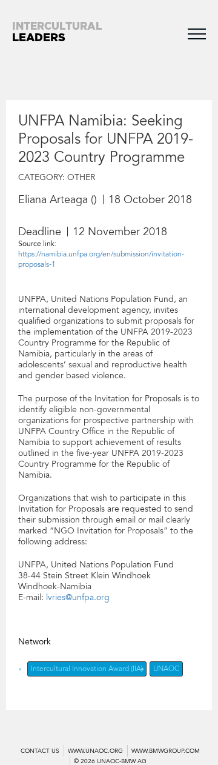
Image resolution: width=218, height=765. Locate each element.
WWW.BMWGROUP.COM (165, 751)
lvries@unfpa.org (78, 597)
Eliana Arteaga (53, 199)
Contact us (40, 751)
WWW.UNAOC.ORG (95, 751)
